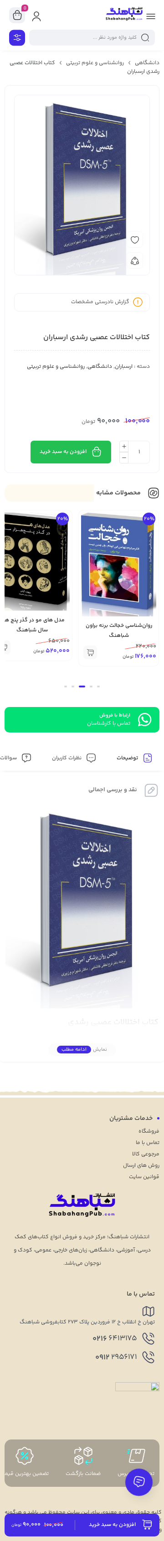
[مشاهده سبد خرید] (17, 15)
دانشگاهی (147, 63)
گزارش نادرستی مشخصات (100, 302)
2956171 (116, 1357)
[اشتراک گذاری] (135, 260)
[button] (90, 652)
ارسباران (124, 366)
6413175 (114, 1339)
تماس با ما (147, 1143)
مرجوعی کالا (145, 1154)
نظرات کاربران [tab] (67, 758)
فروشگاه (148, 1131)
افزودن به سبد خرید (63, 452)
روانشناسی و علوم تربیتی (95, 63)
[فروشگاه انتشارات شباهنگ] (124, 15)
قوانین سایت (144, 1177)
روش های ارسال (141, 1165)
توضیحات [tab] (128, 758)
